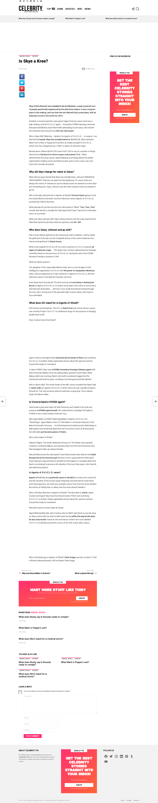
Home (60, 9)
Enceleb (129, 800)
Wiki (79, 9)
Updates (70, 9)
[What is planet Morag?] (155, 401)
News (88, 9)
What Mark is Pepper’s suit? (75, 18)
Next (138, 19)
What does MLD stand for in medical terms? (121, 18)
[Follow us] (133, 9)
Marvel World (38, 612)
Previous (20, 19)
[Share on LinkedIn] (22, 94)
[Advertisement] (79, 37)
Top (51, 9)
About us (136, 800)
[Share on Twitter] (22, 82)
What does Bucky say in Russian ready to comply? (37, 18)
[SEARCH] (137, 9)
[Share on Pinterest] (22, 88)
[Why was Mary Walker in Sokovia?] (2, 401)
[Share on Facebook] (22, 76)
